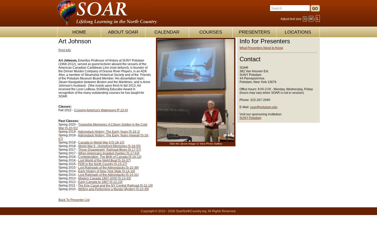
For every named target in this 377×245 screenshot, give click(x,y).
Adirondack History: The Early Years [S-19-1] (109, 132)
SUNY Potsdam (250, 118)
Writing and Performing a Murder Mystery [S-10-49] (113, 189)
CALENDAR (167, 32)
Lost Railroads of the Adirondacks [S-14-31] (108, 175)
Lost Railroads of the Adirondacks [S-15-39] (108, 167)
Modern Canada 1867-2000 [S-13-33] (104, 178)
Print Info (64, 50)
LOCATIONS (298, 32)
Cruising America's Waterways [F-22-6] (101, 110)
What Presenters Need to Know (261, 48)
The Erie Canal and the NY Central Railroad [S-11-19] (115, 185)
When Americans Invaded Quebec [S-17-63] (108, 153)
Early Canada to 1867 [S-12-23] (100, 182)
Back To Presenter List (74, 200)
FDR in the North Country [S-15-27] (102, 164)
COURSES (210, 32)
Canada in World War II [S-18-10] (101, 142)
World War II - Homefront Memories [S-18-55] (109, 146)
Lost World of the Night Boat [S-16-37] (104, 160)
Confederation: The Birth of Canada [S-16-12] (109, 157)
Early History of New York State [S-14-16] (106, 171)
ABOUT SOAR (123, 32)
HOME (79, 32)
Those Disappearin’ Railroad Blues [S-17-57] (109, 149)
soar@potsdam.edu (263, 107)
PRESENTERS (254, 32)
